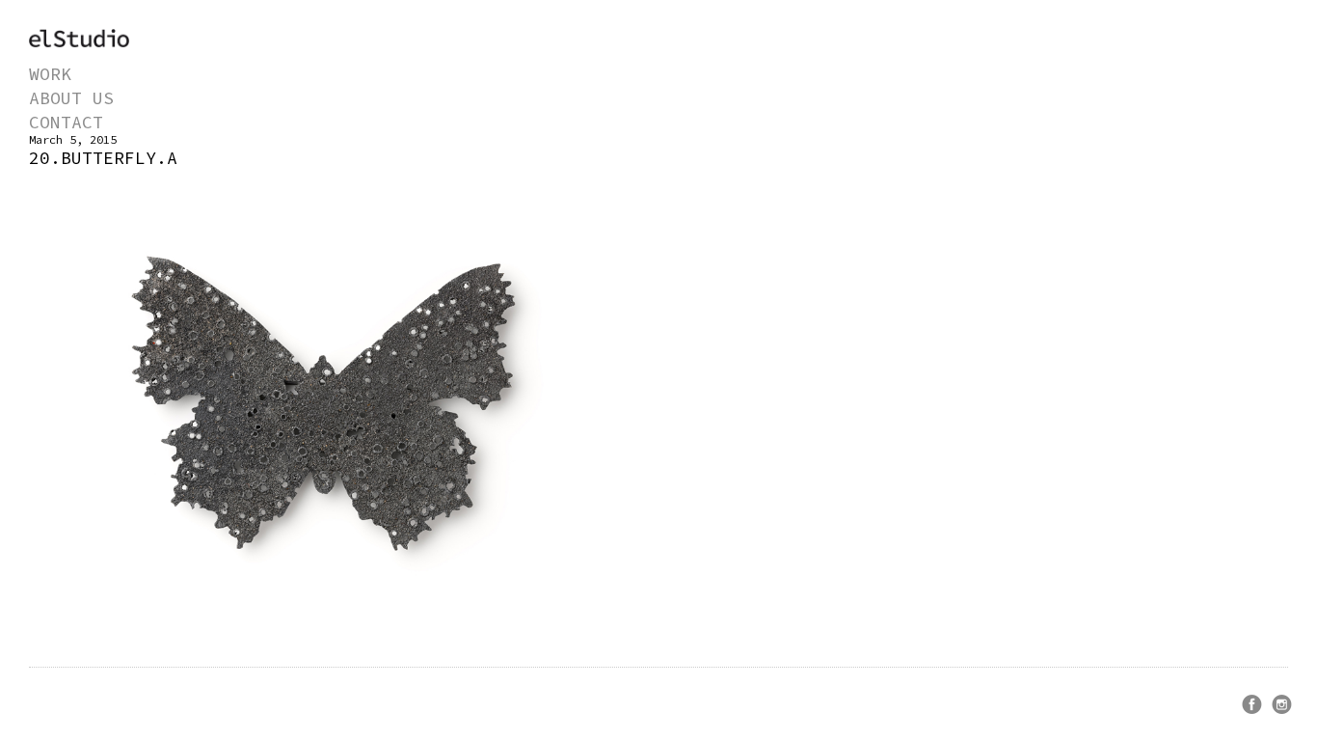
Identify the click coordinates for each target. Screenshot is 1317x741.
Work (50, 74)
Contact (66, 122)
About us (71, 98)
